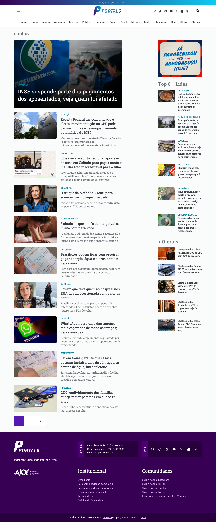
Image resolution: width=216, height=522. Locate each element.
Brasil (112, 22)
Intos (143, 517)
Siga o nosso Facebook (155, 488)
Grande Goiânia (40, 22)
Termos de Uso (86, 496)
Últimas (22, 22)
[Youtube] (171, 11)
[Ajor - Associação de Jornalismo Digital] (27, 472)
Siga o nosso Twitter (154, 492)
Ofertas (195, 22)
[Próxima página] (40, 421)
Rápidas (100, 22)
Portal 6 (107, 517)
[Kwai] (182, 11)
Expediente (84, 479)
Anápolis (59, 22)
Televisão (161, 22)
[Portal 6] (108, 10)
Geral (124, 22)
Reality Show (179, 22)
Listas (147, 22)
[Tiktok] (161, 11)
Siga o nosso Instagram (155, 479)
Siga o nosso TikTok (153, 484)
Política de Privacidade (91, 500)
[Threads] (187, 11)
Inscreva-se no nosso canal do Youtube (164, 496)
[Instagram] (155, 11)
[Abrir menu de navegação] (17, 11)
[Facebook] (166, 11)
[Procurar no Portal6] (197, 11)
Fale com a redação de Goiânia (95, 484)
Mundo (135, 22)
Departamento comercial (92, 492)
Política (86, 22)
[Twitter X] (177, 11)
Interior (73, 22)
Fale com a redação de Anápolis (96, 488)
